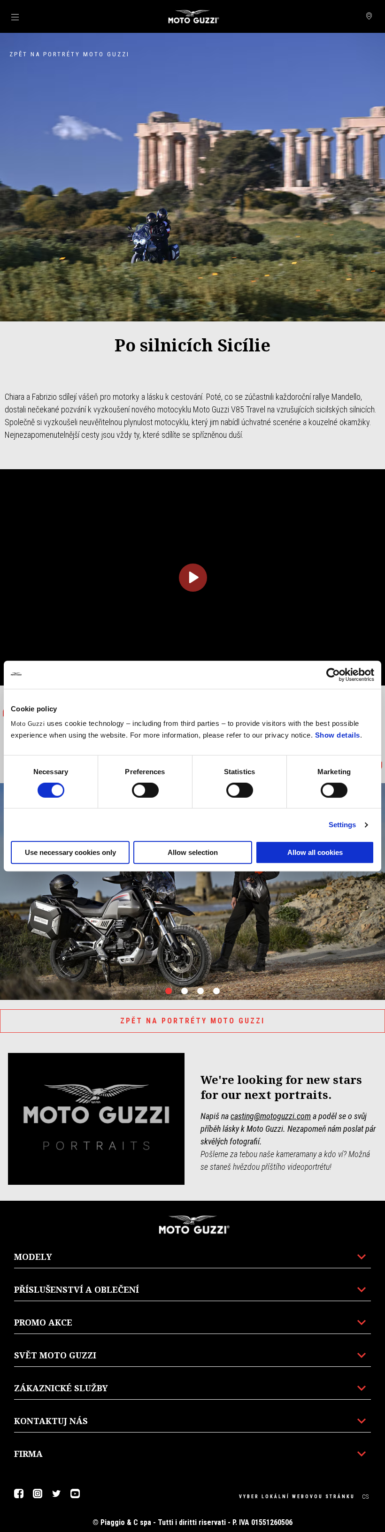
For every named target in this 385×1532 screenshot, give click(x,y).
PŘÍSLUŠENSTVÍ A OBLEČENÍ (76, 1289)
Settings (342, 825)
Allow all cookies (315, 852)
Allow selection (193, 852)
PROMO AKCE (43, 1322)
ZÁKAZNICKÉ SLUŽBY (61, 1388)
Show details (337, 735)
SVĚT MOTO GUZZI (55, 1355)
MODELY (33, 1256)
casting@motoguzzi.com (271, 1116)
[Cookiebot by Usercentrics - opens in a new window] (333, 675)
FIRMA (28, 1453)
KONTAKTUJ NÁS (51, 1420)
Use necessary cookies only (70, 852)
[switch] (145, 790)
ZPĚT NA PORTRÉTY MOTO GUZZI (192, 1020)
